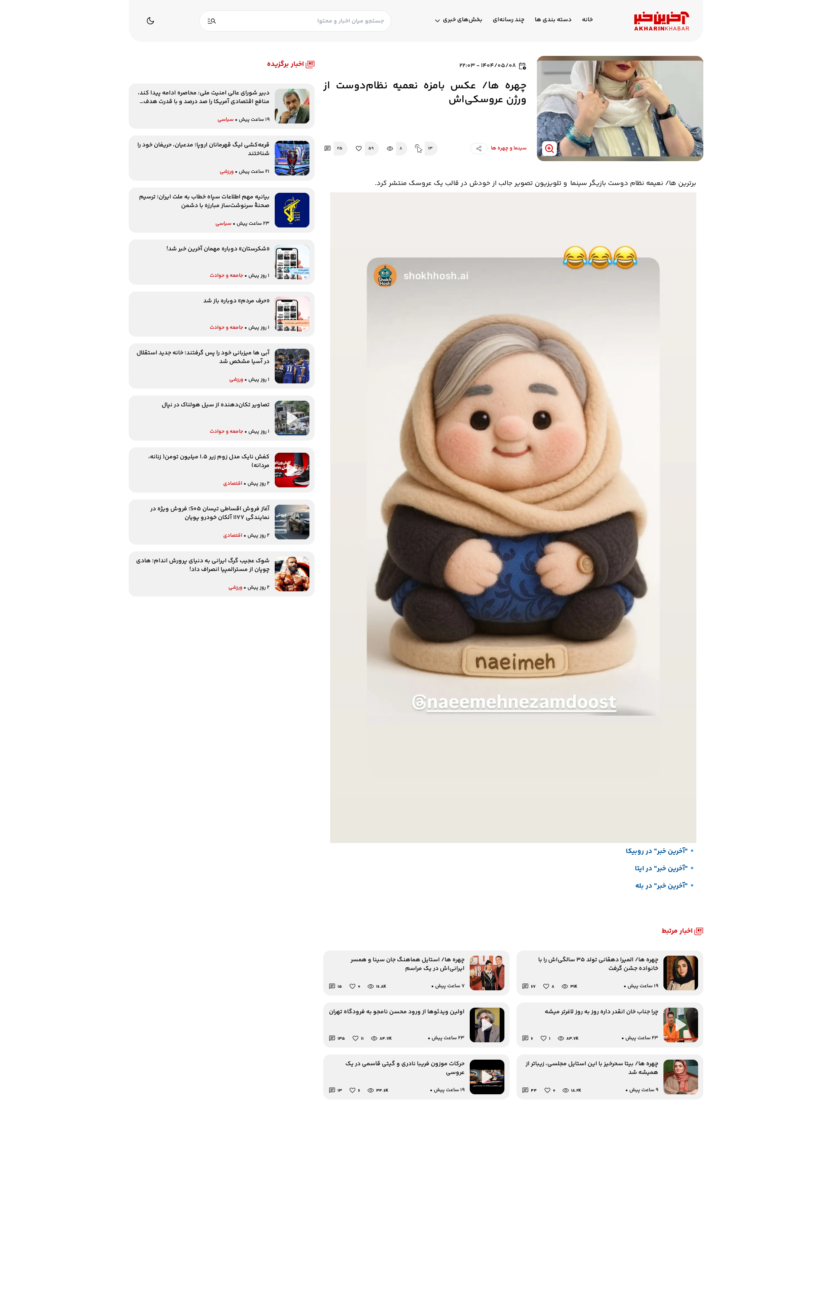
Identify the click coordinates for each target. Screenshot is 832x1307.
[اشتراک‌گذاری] (479, 148)
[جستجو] (212, 21)
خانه (587, 20)
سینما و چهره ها (508, 148)
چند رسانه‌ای (508, 20)
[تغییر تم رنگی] (150, 21)
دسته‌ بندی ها (553, 20)
